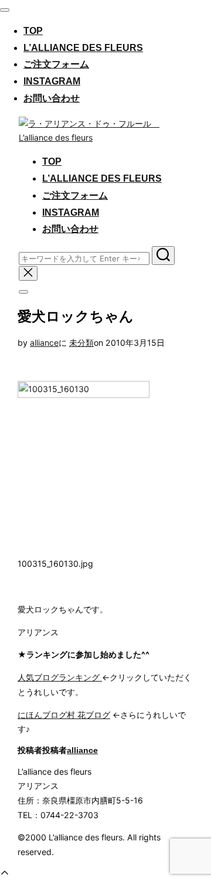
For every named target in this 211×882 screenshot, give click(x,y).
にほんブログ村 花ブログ (64, 715)
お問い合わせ (51, 98)
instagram (51, 81)
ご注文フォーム (56, 64)
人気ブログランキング (60, 677)
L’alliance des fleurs (83, 48)
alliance (44, 343)
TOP (33, 31)
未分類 (81, 343)
